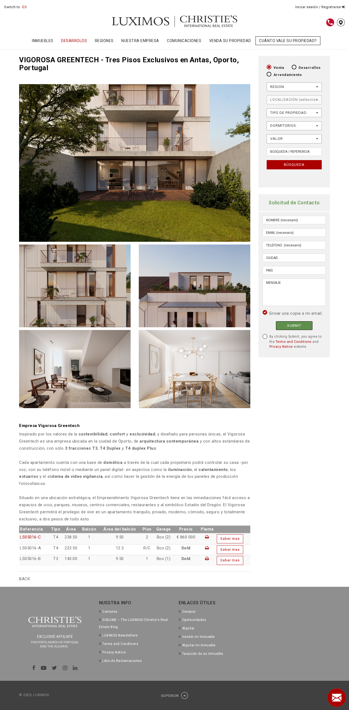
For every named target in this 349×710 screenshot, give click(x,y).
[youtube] (44, 668)
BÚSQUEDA (294, 165)
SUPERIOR (170, 696)
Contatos (109, 612)
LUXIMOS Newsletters (120, 635)
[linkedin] (75, 668)
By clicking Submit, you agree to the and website (295, 342)
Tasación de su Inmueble (202, 654)
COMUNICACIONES (184, 41)
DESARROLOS (74, 41)
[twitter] (54, 668)
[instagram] (65, 668)
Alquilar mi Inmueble (199, 645)
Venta (278, 68)
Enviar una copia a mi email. (296, 313)
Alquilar (188, 628)
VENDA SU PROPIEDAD (230, 41)
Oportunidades (194, 620)
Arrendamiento (287, 75)
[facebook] (33, 668)
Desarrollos (310, 68)
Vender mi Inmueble (198, 637)
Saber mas (230, 539)
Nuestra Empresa (140, 41)
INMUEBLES (42, 41)
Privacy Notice (281, 347)
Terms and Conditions (294, 342)
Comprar (189, 612)
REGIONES (104, 41)
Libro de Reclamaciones (122, 661)
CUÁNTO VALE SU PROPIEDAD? (288, 41)
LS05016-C (30, 537)
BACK (24, 578)
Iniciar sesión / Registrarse (318, 7)
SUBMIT (294, 325)
